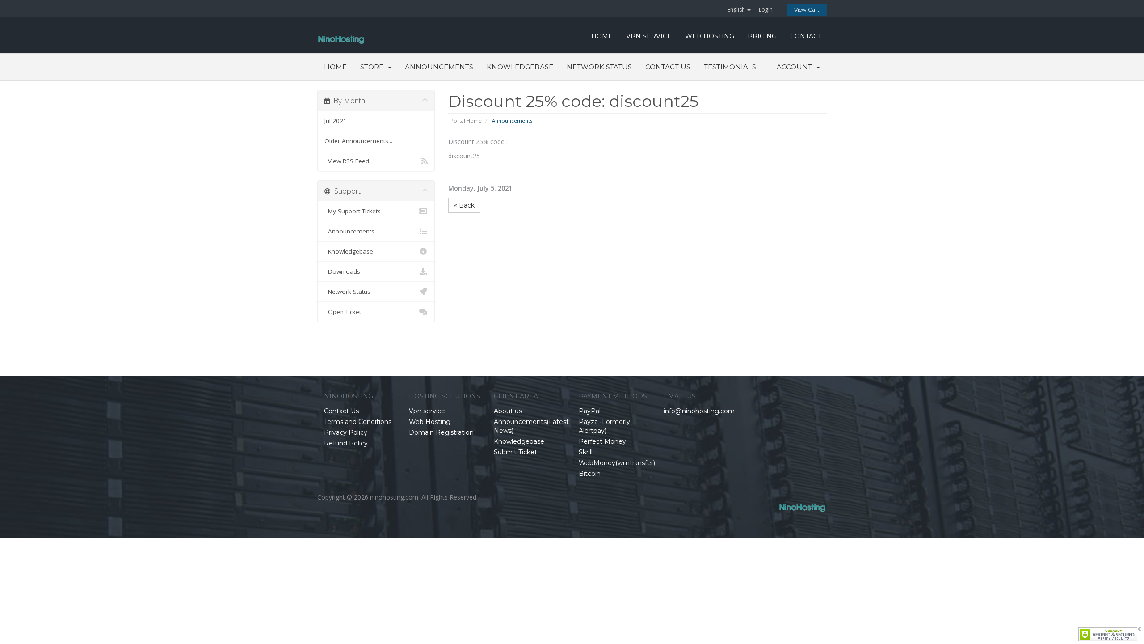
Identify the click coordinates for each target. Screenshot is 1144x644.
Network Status (599, 67)
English (737, 9)
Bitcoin (590, 474)
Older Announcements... (358, 141)
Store (373, 67)
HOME (602, 36)
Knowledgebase (520, 67)
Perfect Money (602, 441)
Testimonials (730, 67)
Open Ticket (342, 312)
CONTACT (805, 36)
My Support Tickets (352, 211)
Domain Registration (441, 432)
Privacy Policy (345, 432)
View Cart (807, 9)
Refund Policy (346, 443)
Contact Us (667, 67)
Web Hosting (709, 36)
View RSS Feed (346, 161)
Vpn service (649, 36)
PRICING (762, 36)
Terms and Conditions (357, 422)
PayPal (590, 411)
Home (335, 67)
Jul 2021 (335, 121)
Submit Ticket (515, 452)
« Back (464, 205)
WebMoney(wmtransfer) (617, 463)
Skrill (586, 452)
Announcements (439, 67)
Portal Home (466, 120)
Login (766, 9)
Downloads (342, 271)
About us (508, 411)
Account (796, 67)
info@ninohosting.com (699, 411)
